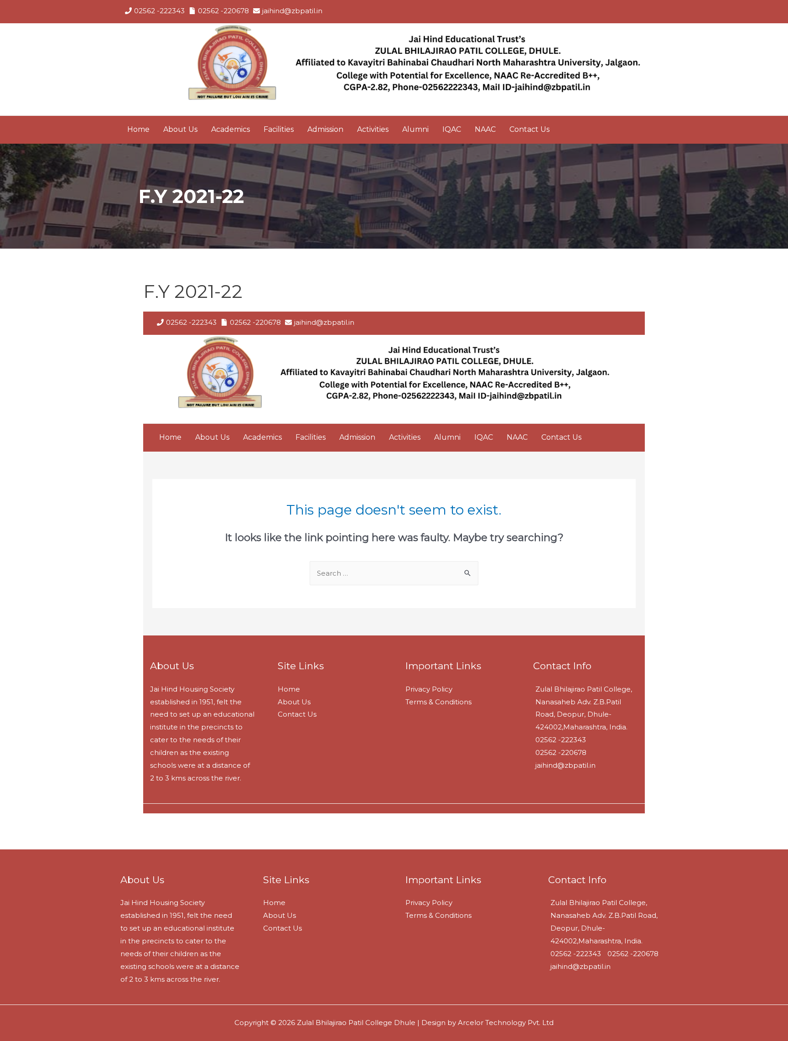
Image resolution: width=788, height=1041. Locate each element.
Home (274, 902)
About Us (279, 915)
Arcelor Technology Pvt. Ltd (505, 1022)
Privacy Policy (428, 902)
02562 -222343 (159, 10)
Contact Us (282, 928)
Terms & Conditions (438, 915)
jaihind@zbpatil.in (292, 10)
